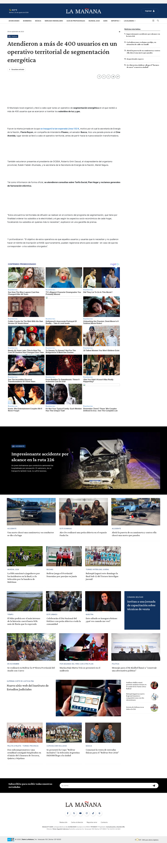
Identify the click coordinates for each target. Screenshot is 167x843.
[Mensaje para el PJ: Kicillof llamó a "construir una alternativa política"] (135, 647)
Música (38, 21)
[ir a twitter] (74, 813)
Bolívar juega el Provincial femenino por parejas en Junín (62, 575)
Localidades (129, 21)
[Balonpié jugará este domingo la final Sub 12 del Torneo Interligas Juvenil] (103, 556)
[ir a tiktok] (93, 813)
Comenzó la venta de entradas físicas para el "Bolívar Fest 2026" (102, 751)
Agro (105, 21)
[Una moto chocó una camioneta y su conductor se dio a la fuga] (31, 511)
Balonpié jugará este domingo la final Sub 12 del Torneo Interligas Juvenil (102, 576)
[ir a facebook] (67, 813)
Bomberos (27, 21)
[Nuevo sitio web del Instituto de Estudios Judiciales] (88, 698)
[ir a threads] (99, 813)
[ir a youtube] (80, 813)
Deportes (115, 21)
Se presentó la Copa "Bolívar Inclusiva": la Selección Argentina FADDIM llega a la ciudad (63, 752)
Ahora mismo (14, 21)
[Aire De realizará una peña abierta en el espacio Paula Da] (83, 511)
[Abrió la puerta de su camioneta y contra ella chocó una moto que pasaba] (135, 511)
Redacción (63, 822)
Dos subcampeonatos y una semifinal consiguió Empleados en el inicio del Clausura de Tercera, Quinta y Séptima (24, 754)
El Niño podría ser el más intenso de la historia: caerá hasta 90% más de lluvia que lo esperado (23, 621)
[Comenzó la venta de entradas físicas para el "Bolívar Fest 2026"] (103, 733)
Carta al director (77, 822)
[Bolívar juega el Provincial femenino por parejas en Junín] (64, 556)
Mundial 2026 (94, 21)
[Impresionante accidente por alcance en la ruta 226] (109, 460)
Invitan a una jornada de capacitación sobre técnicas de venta (141, 605)
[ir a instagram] (86, 813)
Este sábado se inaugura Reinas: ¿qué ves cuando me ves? (101, 620)
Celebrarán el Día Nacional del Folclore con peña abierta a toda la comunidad (64, 621)
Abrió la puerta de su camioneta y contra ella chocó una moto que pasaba (134, 534)
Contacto (104, 822)
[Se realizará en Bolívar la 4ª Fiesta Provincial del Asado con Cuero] (31, 647)
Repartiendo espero (135, 59)
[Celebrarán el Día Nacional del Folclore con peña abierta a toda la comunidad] (64, 601)
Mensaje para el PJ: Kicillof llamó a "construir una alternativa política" (134, 669)
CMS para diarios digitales (150, 840)
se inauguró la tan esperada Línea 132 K (59, 128)
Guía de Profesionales (76, 21)
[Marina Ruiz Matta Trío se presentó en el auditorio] (83, 647)
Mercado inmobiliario (54, 21)
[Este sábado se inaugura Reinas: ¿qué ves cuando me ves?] (103, 601)
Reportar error (92, 822)
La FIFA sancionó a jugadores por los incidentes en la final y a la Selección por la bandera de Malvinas (23, 577)
